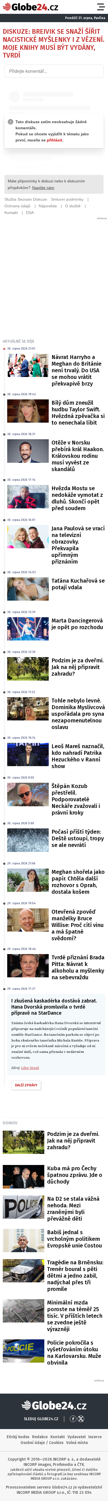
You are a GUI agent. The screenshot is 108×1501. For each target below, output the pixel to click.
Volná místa (77, 1442)
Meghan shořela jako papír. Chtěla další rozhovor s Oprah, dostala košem (78, 882)
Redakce (40, 1437)
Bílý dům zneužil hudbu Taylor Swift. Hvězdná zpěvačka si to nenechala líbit (78, 412)
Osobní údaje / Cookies (41, 1442)
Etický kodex (18, 1437)
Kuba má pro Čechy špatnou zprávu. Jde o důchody (74, 1175)
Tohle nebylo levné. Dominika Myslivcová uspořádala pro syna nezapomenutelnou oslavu (78, 713)
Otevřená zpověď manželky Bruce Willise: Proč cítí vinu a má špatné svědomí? (78, 925)
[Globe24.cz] (30, 7)
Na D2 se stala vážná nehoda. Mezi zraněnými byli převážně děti (73, 1208)
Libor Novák (30, 1068)
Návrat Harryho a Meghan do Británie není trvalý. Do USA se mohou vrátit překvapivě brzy (76, 370)
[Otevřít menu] (100, 7)
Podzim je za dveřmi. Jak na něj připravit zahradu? (78, 667)
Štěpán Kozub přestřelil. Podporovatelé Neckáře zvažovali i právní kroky (76, 799)
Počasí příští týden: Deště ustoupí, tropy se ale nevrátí (78, 838)
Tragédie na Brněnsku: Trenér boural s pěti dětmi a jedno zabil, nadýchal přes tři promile (75, 1275)
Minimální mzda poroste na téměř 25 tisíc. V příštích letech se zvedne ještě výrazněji (74, 1315)
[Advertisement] (54, 274)
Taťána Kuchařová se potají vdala (78, 584)
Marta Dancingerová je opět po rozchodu (77, 624)
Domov (10, 1122)
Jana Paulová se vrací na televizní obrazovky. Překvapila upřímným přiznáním (78, 545)
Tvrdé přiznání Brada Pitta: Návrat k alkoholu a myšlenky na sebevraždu (78, 967)
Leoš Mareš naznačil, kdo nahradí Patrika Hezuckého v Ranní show (78, 756)
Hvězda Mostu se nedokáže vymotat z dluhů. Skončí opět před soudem (77, 498)
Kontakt (57, 1437)
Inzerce (95, 1437)
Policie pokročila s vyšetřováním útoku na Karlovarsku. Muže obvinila (74, 1352)
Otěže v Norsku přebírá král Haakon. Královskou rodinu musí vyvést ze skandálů (78, 455)
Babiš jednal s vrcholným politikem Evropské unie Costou (74, 1239)
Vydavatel (77, 1437)
